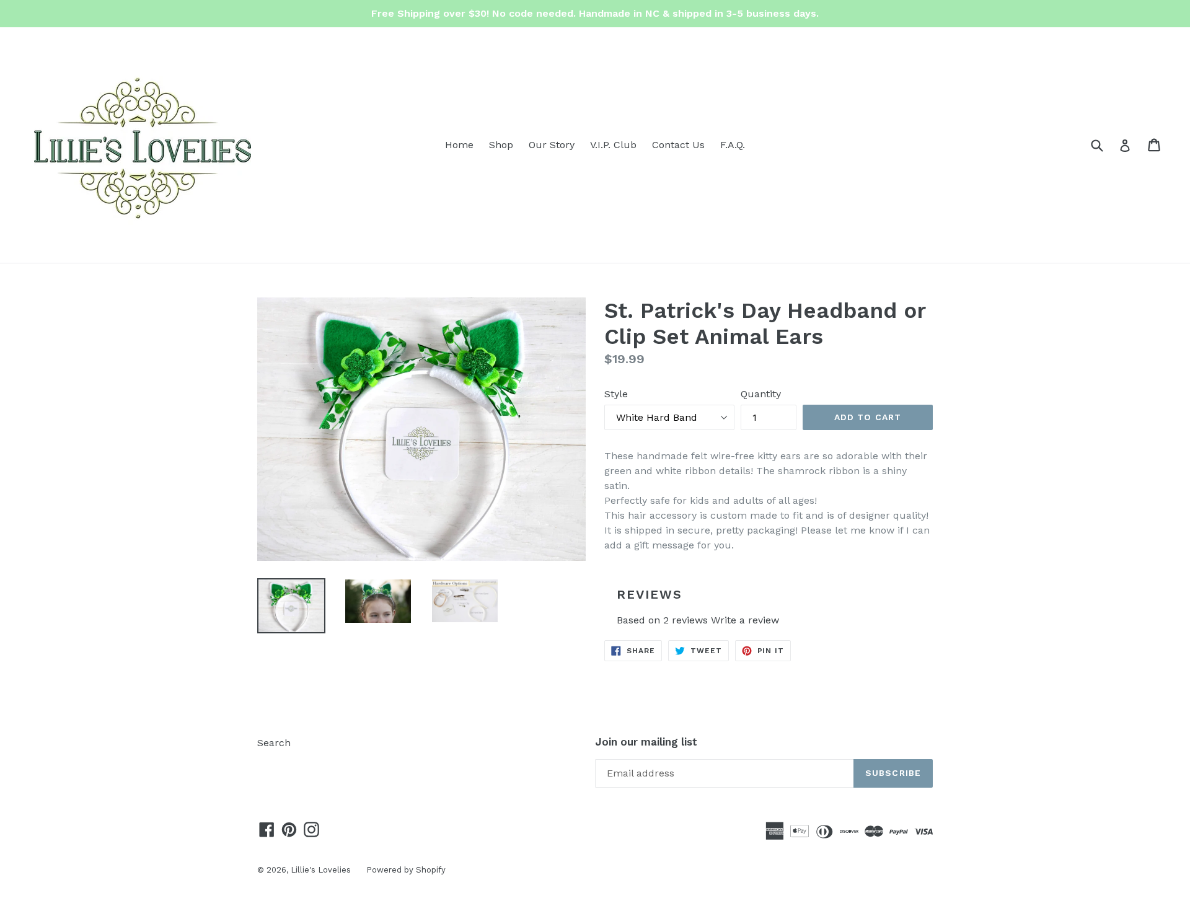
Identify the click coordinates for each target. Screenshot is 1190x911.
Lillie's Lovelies (321, 869)
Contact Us (678, 145)
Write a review (745, 620)
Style (616, 394)
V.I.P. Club (613, 145)
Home (459, 145)
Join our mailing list (646, 742)
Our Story (552, 145)
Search (274, 743)
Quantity (761, 394)
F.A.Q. (732, 145)
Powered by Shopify (406, 869)
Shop (501, 145)
